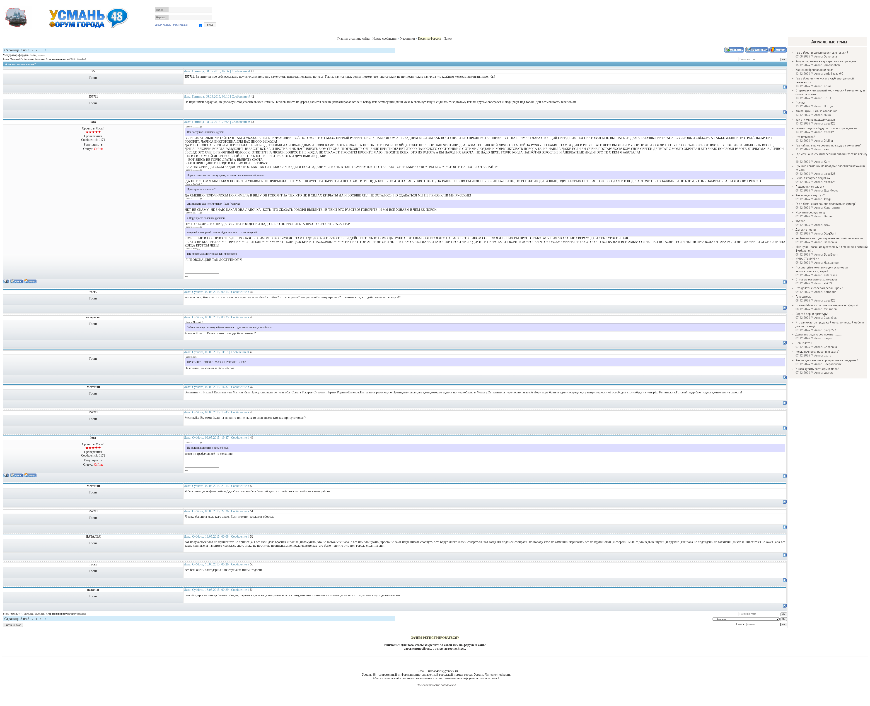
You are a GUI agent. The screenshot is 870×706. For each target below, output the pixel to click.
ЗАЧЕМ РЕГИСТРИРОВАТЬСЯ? (435, 637)
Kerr (827, 161)
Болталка (28, 59)
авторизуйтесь (454, 648)
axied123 (829, 123)
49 (251, 437)
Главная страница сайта (353, 38)
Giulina (828, 140)
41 (252, 71)
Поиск (448, 38)
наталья (93, 589)
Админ (41, 55)
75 (93, 71)
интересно (93, 317)
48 (251, 412)
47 (251, 387)
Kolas (827, 86)
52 (251, 536)
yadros (828, 372)
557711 (93, 96)
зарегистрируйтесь (417, 648)
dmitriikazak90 (833, 73)
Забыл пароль (163, 25)
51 (251, 511)
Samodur (830, 292)
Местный (93, 387)
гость (93, 292)
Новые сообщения (384, 38)
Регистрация (180, 25)
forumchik (830, 309)
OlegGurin (830, 233)
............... (93, 352)
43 (252, 122)
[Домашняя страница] (30, 281)
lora (93, 122)
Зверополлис (833, 364)
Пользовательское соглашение (436, 685)
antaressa (830, 275)
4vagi (827, 199)
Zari (826, 149)
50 (251, 486)
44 (251, 292)
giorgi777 (830, 330)
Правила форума (429, 38)
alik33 (828, 283)
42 (252, 96)
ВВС (827, 225)
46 (251, 352)
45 (251, 317)
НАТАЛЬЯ (93, 536)
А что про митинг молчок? (58, 59)
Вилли (828, 216)
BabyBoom (831, 254)
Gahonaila (830, 56)
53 (251, 564)
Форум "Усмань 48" (12, 59)
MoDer (33, 55)
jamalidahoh (832, 65)
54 (251, 589)
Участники (407, 38)
